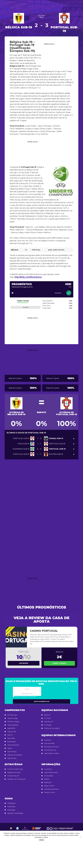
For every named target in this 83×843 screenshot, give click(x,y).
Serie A (10, 735)
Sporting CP (48, 722)
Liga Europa (11, 758)
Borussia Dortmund (51, 747)
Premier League (13, 722)
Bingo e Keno (49, 786)
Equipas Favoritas (13, 772)
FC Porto (47, 718)
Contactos (48, 769)
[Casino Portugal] (16, 637)
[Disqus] (41, 492)
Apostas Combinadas (15, 813)
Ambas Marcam (13, 776)
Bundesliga (11, 742)
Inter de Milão (49, 743)
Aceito (41, 840)
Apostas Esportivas (51, 789)
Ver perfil (25, 307)
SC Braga (47, 725)
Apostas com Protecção (16, 779)
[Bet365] (22, 293)
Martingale (11, 810)
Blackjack (48, 782)
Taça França (11, 751)
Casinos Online (49, 792)
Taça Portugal (12, 718)
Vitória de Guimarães (51, 728)
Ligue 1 (9, 748)
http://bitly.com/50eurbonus (28, 277)
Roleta (46, 779)
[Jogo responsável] (11, 828)
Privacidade (48, 776)
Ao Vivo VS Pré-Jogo (15, 769)
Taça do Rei (11, 732)
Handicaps (11, 806)
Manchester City (50, 750)
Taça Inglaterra (12, 725)
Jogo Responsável (51, 772)
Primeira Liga (12, 715)
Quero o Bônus (59, 663)
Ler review (23, 663)
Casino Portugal (44, 630)
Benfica (47, 715)
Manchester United (51, 753)
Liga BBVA (11, 728)
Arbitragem (11, 803)
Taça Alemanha (13, 745)
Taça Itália (11, 738)
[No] (80, 837)
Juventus (47, 740)
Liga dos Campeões (14, 755)
